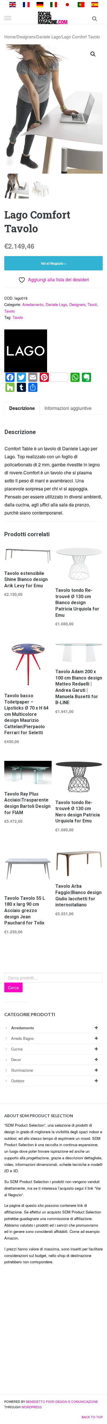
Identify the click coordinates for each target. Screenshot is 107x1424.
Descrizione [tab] (22, 408)
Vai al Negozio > (53, 263)
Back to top (92, 1417)
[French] (26, 4)
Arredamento (32, 304)
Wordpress (31, 1407)
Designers (26, 37)
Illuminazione (22, 1070)
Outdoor (17, 1080)
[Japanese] (67, 4)
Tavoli (92, 304)
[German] (40, 4)
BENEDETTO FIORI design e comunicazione (62, 1401)
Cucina (17, 1049)
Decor (16, 1059)
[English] (12, 4)
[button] (93, 54)
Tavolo (9, 311)
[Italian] (53, 4)
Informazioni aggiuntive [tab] (68, 408)
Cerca (13, 987)
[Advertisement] (53, 1332)
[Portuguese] (81, 4)
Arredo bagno (22, 1038)
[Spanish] (95, 4)
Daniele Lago (48, 37)
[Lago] (25, 350)
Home (9, 37)
